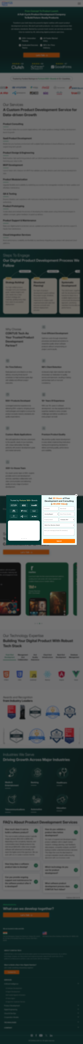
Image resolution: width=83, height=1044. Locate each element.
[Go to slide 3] (24, 538)
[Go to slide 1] (21, 538)
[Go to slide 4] (26, 538)
